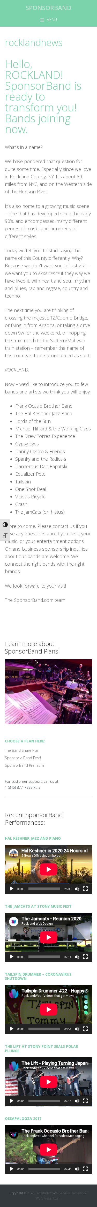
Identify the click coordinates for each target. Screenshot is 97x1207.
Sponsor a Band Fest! (23, 757)
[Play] (11, 888)
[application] (48, 869)
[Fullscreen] (85, 888)
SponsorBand (48, 7)
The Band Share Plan (22, 750)
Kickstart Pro (45, 1193)
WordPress (43, 1198)
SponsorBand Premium (24, 765)
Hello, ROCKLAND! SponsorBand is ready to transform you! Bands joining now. (43, 96)
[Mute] (77, 888)
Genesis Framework (72, 1193)
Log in (57, 1198)
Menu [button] (52, 19)
